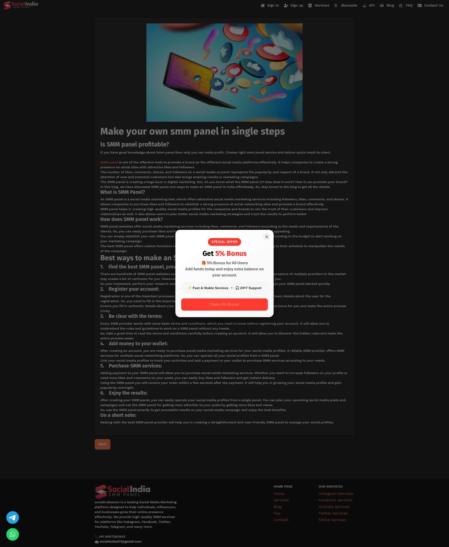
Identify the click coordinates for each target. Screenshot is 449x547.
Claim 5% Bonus (224, 304)
